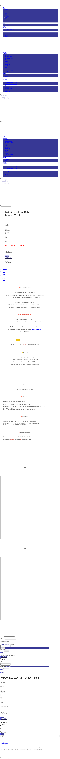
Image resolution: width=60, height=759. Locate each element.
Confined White (8, 21)
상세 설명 (2, 272)
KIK (5, 18)
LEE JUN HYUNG (8, 20)
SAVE (2, 652)
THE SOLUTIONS (8, 12)
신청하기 (2, 734)
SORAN (6, 9)
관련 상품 (2, 280)
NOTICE (6, 24)
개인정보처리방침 (4, 743)
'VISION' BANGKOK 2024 (10, 30)
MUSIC (4, 26)
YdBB (6, 17)
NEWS (4, 23)
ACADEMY (7, 36)
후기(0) (2, 277)
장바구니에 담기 (3, 718)
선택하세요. (7, 230)
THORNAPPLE (7, 10)
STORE (4, 31)
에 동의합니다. (7, 644)
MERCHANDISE (8, 34)
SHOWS (4, 27)
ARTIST (6, 33)
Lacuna (6, 15)
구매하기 (2, 672)
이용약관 (2, 742)
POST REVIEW (3, 656)
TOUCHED (7, 16)
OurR (6, 14)
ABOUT (4, 7)
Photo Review (5, 654)
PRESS (6, 25)
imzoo (6, 19)
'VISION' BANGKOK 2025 (10, 29)
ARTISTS (4, 8)
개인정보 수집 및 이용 (4, 644)
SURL (6, 13)
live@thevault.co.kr (36, 329)
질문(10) (2, 278)
